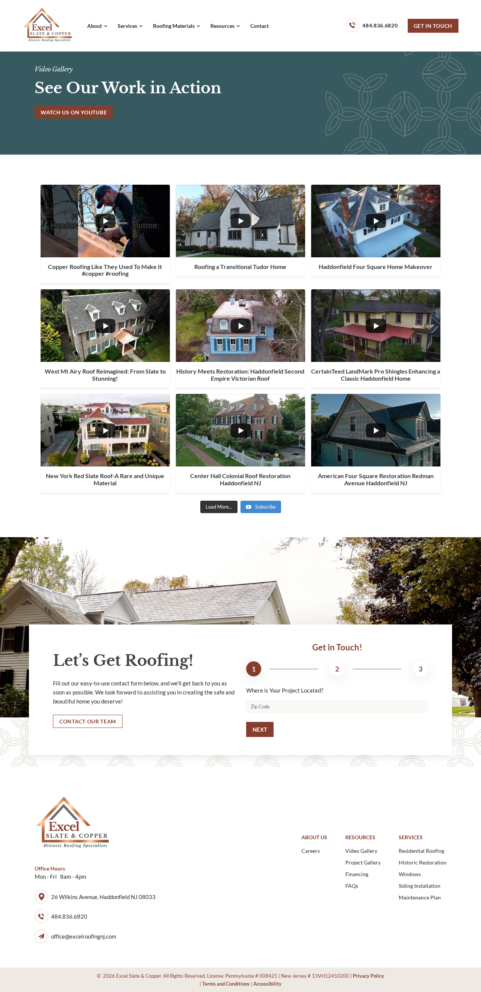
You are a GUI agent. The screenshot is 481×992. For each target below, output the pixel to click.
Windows (410, 874)
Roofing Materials (174, 26)
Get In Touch (433, 26)
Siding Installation (419, 886)
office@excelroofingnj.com (83, 936)
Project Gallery (363, 862)
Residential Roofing (421, 851)
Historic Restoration (422, 862)
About (94, 26)
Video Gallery (361, 851)
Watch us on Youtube (74, 112)
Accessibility (267, 984)
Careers (310, 851)
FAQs (351, 886)
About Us (314, 837)
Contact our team (87, 721)
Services (127, 26)
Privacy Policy (368, 976)
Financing (356, 874)
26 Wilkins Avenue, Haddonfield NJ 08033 (103, 896)
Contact (259, 26)
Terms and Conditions (226, 984)
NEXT (260, 729)
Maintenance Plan (420, 897)
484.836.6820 (380, 25)
